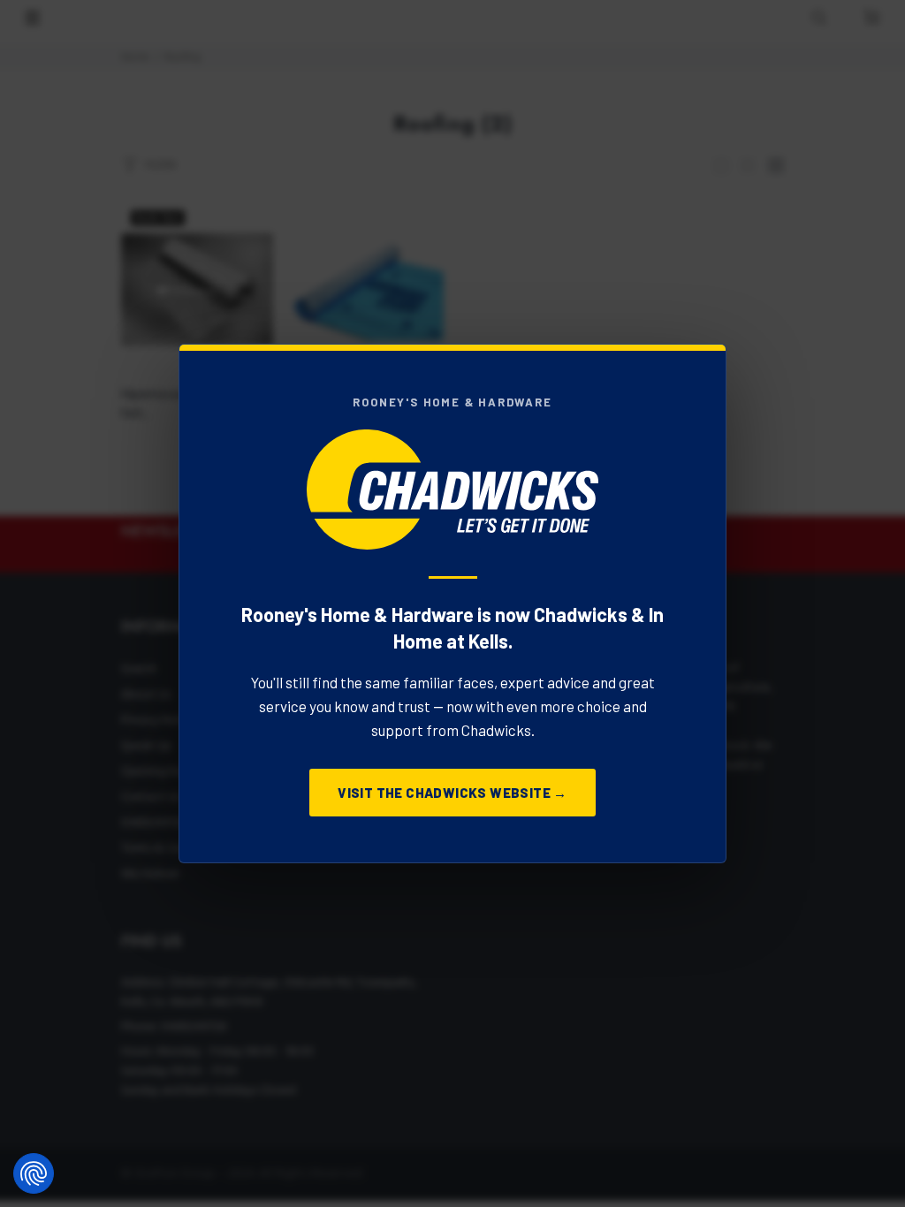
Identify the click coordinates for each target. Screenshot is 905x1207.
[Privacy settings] (33, 1173)
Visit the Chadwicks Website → (452, 793)
